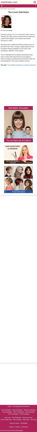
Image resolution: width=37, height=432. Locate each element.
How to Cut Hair (27, 417)
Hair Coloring (17, 419)
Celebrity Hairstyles (11, 8)
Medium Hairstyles (30, 410)
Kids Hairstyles (30, 412)
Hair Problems (16, 417)
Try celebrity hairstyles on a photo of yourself (21, 65)
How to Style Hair (6, 419)
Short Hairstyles (17, 410)
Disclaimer (24, 427)
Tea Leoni (15, 34)
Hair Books (23, 423)
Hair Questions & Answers (21, 406)
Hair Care (7, 417)
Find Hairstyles (24, 414)
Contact (11, 427)
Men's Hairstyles (18, 412)
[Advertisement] (18, 85)
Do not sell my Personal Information (11, 430)
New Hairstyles (6, 410)
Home (1, 8)
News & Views (14, 423)
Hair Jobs (33, 419)
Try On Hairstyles (13, 414)
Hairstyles (5, 8)
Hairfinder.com (9, 2)
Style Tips (26, 419)
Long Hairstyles (7, 412)
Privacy (17, 427)
